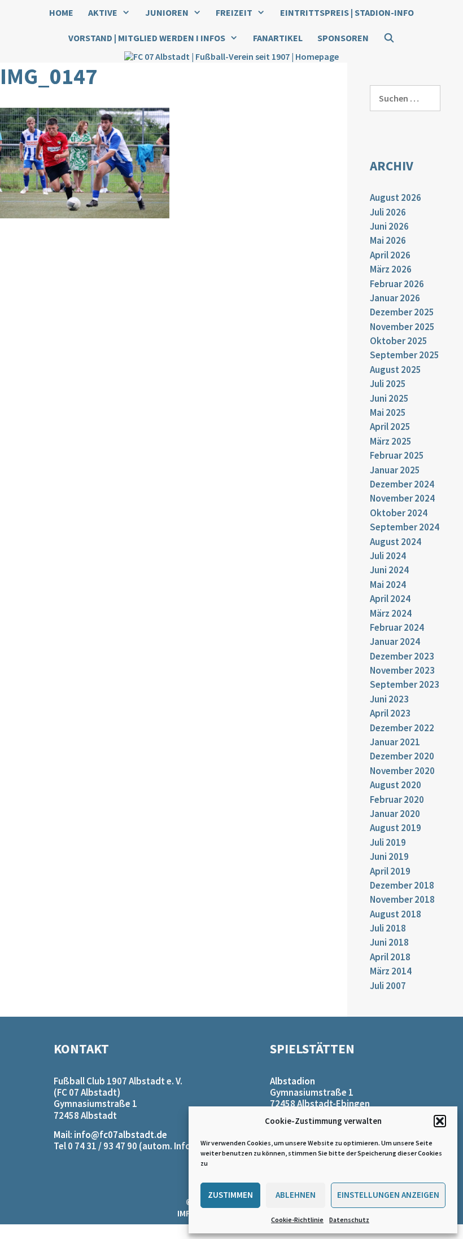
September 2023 (404, 684)
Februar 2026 (397, 284)
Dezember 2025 (402, 312)
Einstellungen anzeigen (388, 1194)
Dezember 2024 (402, 484)
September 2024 (404, 527)
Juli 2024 (388, 556)
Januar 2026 (395, 298)
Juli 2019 (388, 842)
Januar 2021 (395, 742)
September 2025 (404, 355)
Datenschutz (349, 1219)
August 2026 (395, 197)
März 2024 (391, 613)
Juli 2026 (388, 212)
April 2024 (390, 598)
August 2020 (395, 785)
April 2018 (390, 957)
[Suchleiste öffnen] (389, 38)
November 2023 (402, 670)
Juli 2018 (388, 928)
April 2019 (390, 871)
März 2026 (391, 269)
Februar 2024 (397, 627)
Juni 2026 (389, 226)
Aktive (102, 12)
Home (61, 12)
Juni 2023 (389, 699)
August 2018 (395, 914)
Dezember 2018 (402, 885)
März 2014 (391, 971)
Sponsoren (343, 37)
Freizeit (234, 12)
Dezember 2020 (402, 756)
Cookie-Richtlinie (297, 1219)
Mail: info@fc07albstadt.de (110, 1134)
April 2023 (390, 713)
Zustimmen (230, 1194)
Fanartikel (278, 37)
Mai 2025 (388, 412)
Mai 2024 (388, 584)
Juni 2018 (389, 942)
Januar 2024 (395, 641)
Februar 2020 (397, 799)
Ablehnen (296, 1194)
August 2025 (395, 369)
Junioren (167, 12)
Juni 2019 (389, 856)
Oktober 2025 (398, 341)
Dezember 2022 (402, 728)
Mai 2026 (388, 240)
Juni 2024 (389, 570)
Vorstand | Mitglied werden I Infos (146, 37)
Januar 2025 (395, 470)
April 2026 (390, 255)
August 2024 (395, 541)
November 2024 (402, 498)
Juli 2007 (388, 985)
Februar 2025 (397, 455)
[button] (439, 1121)
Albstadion (292, 1081)
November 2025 (402, 326)
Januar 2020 (395, 813)
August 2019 (395, 827)
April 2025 (390, 426)
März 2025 (391, 441)
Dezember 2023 (402, 656)
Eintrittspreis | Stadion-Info (347, 12)
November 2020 (402, 771)
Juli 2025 (388, 383)
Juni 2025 (389, 398)
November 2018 (402, 899)
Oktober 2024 (398, 513)
